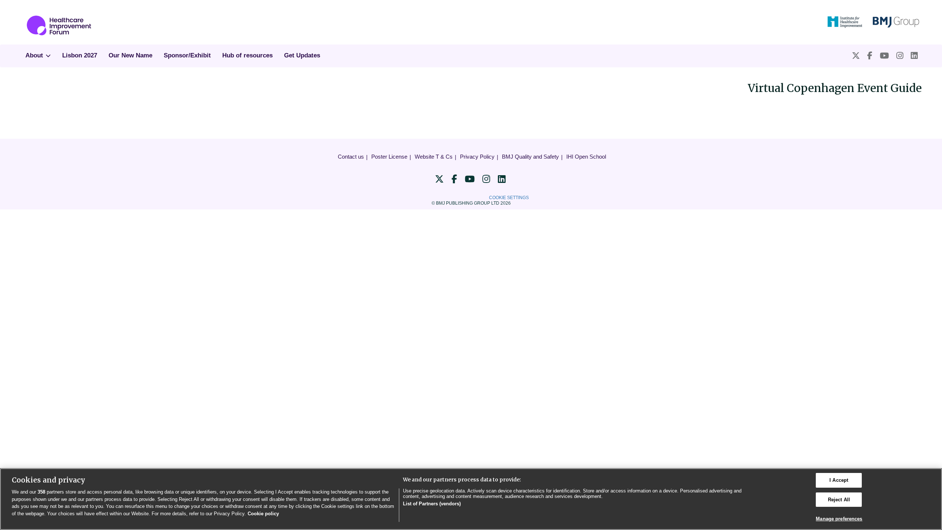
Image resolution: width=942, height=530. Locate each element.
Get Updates (302, 55)
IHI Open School (586, 156)
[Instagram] (900, 55)
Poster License (389, 156)
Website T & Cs (434, 156)
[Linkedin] (914, 55)
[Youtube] (884, 55)
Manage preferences (839, 519)
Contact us (351, 156)
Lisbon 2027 (79, 55)
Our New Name (130, 55)
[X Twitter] (856, 55)
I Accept (838, 480)
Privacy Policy (477, 156)
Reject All (839, 499)
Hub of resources (247, 55)
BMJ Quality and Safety (530, 156)
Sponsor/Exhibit (187, 55)
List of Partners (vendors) (432, 503)
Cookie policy (263, 513)
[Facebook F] (869, 55)
